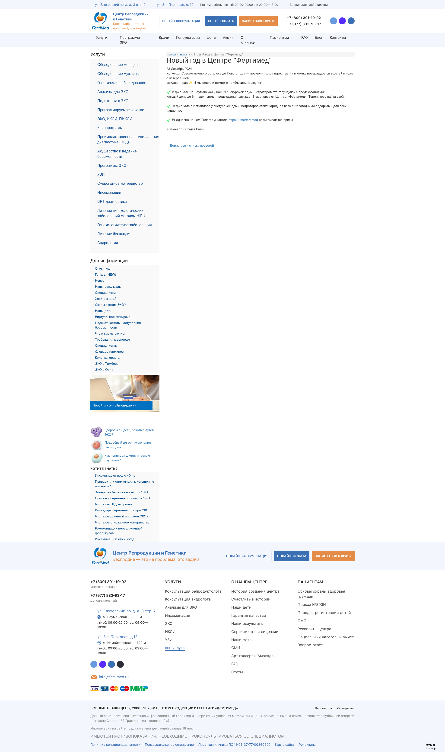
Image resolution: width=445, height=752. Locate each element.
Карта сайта (284, 744)
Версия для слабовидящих (309, 4)
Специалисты (105, 292)
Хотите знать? (105, 298)
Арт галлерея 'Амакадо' (253, 655)
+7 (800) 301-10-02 (304, 18)
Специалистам (106, 345)
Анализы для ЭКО (112, 92)
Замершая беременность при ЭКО (121, 492)
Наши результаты (108, 286)
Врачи (164, 37)
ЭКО (168, 623)
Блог (319, 37)
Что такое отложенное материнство (122, 522)
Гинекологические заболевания (124, 225)
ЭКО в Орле (104, 369)
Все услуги (175, 647)
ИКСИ (170, 631)
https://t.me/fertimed (243, 120)
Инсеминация (109, 192)
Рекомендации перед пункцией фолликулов (119, 530)
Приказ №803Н (312, 604)
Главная (171, 54)
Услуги (101, 37)
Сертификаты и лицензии (254, 631)
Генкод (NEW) (105, 274)
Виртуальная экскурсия (112, 317)
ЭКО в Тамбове (106, 363)
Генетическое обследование (121, 83)
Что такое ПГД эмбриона (114, 504)
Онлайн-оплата (221, 21)
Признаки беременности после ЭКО (122, 498)
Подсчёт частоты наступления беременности (118, 325)
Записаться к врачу (258, 21)
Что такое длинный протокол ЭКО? (121, 516)
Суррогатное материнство (120, 183)
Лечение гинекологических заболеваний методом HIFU (121, 213)
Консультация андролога (188, 599)
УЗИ (101, 174)
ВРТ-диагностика (112, 201)
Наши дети (103, 311)
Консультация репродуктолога (193, 591)
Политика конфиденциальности (115, 744)
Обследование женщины (118, 65)
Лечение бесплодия (114, 234)
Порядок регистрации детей (324, 612)
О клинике (248, 40)
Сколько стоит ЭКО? (110, 305)
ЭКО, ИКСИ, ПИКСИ (114, 119)
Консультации (188, 37)
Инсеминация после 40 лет (116, 475)
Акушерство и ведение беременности (117, 153)
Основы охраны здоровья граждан (321, 594)
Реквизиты (307, 744)
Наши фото (241, 639)
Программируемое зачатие (120, 110)
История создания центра (255, 591)
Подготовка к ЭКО (112, 101)
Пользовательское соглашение (169, 744)
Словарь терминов (109, 351)
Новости (101, 280)
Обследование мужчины (118, 74)
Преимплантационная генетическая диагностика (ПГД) (128, 139)
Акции (228, 37)
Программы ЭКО (111, 166)
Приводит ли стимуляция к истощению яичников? (124, 484)
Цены (211, 37)
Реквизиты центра (314, 628)
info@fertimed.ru (114, 677)
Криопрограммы (111, 128)
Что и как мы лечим (110, 333)
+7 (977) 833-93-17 (304, 24)
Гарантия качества (248, 615)
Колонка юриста (107, 357)
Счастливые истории (250, 599)
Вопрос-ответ (310, 644)
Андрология (107, 243)
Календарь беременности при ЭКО (122, 510)
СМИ (235, 647)
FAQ (304, 37)
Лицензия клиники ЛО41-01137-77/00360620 (234, 744)
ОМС (302, 620)
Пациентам (279, 37)
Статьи (238, 672)
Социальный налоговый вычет (326, 637)
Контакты (338, 37)
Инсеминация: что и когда (114, 539)
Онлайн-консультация (181, 21)
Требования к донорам (112, 339)
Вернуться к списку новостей (192, 145)
